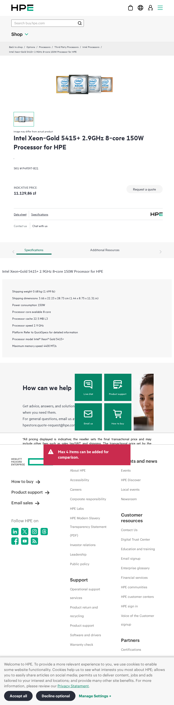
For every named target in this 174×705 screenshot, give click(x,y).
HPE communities (134, 587)
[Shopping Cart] (130, 7)
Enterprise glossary (135, 568)
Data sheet (20, 214)
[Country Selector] (140, 7)
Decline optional (56, 696)
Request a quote (144, 189)
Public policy (79, 564)
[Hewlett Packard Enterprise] (22, 7)
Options (31, 47)
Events (126, 470)
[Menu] (160, 7)
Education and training (138, 549)
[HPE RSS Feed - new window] (34, 541)
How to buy (117, 423)
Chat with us (40, 226)
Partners (130, 640)
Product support (117, 394)
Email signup (130, 559)
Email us (88, 423)
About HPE (78, 470)
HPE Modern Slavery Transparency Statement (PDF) (88, 526)
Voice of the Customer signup (137, 620)
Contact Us (129, 530)
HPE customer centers (137, 597)
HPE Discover (131, 480)
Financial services (134, 578)
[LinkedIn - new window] (15, 531)
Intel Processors (90, 47)
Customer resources (132, 517)
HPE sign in (129, 606)
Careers (76, 489)
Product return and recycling (84, 611)
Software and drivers (85, 635)
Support (79, 580)
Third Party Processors (66, 47)
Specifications (39, 214)
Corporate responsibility (88, 499)
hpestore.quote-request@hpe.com (49, 424)
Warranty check (81, 645)
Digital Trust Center (135, 539)
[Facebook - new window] (15, 541)
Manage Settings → (95, 696)
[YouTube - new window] (24, 541)
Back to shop (16, 47)
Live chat (88, 394)
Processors (45, 47)
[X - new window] (24, 531)
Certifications (131, 650)
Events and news (139, 461)
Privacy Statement (73, 686)
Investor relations (83, 545)
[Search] (80, 23)
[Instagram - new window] (34, 531)
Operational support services (85, 593)
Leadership (78, 554)
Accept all (18, 696)
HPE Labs (77, 509)
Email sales (22, 502)
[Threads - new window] (44, 531)
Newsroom (129, 499)
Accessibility (79, 480)
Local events (130, 489)
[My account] (150, 7)
